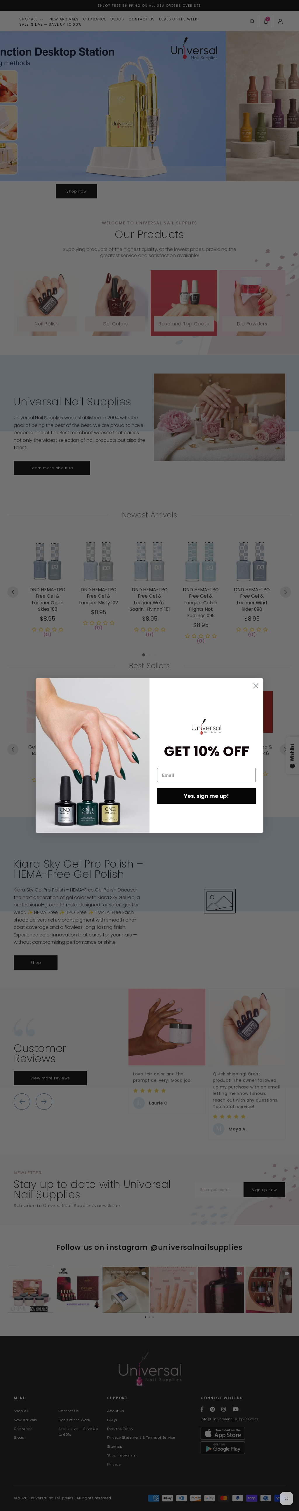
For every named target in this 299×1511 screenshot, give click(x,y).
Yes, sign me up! (206, 796)
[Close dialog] (256, 686)
